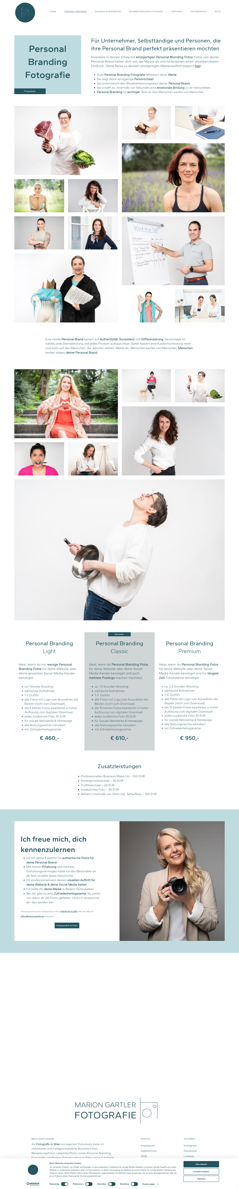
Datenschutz (149, 1151)
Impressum (148, 1145)
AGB (144, 1156)
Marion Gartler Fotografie (42, 1139)
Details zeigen (149, 1184)
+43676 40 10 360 (68, 911)
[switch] (88, 1184)
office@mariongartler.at (32, 916)
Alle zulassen (201, 1164)
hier (198, 66)
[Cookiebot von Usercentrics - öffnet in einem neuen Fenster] (33, 1184)
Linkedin (189, 1156)
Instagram (190, 1145)
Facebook (190, 1151)
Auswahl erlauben (201, 1171)
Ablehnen (201, 1179)
